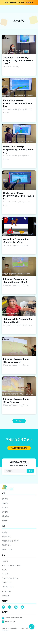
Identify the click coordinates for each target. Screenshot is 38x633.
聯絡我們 (5, 503)
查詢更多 (29, 2)
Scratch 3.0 (6, 574)
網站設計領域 (6, 545)
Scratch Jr (5, 561)
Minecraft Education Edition (11, 565)
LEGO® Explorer (7, 587)
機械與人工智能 (7, 549)
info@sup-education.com (13, 618)
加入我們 (5, 507)
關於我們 (5, 499)
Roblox (4, 570)
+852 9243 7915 (10, 621)
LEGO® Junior (6, 583)
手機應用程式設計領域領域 (10, 541)
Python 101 (6, 595)
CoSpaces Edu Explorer (10, 578)
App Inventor (6, 591)
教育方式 (5, 512)
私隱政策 (5, 520)
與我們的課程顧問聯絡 (19, 448)
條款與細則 (5, 516)
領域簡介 (5, 532)
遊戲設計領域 (6, 536)
